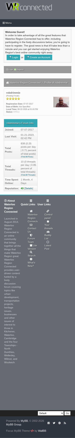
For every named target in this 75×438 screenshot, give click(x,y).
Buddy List (47, 237)
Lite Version (32, 247)
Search (32, 255)
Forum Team (31, 240)
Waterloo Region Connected (25, 82)
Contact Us (32, 230)
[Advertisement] (30, 388)
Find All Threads (28, 175)
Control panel (48, 216)
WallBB (42, 430)
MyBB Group (13, 424)
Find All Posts (27, 157)
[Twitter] (54, 423)
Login (10, 69)
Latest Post (47, 247)
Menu (8, 22)
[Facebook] (49, 423)
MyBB (24, 420)
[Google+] (59, 423)
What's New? (31, 264)
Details (28, 188)
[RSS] (65, 423)
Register (20, 69)
